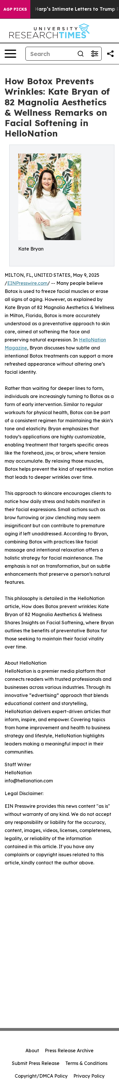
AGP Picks (15, 9)
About (32, 1050)
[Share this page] (110, 53)
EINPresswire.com (27, 283)
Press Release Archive (69, 1050)
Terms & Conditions (86, 1063)
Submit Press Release (36, 1063)
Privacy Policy (89, 1076)
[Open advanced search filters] (94, 53)
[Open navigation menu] (10, 53)
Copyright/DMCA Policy (41, 1076)
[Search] (81, 53)
